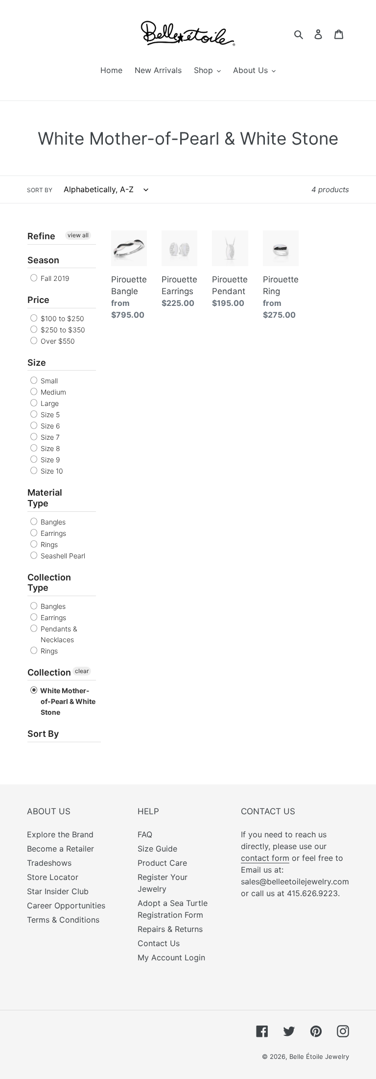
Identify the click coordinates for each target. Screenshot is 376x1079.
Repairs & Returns (170, 929)
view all (78, 235)
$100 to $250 (61, 318)
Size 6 (49, 426)
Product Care (162, 863)
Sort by (39, 190)
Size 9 (49, 459)
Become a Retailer (60, 848)
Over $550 (57, 341)
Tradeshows (49, 863)
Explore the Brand (60, 834)
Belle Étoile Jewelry (319, 1056)
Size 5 (49, 414)
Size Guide (157, 848)
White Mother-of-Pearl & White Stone (67, 701)
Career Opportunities (66, 905)
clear (82, 671)
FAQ (145, 834)
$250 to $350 (62, 330)
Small (48, 380)
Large (49, 403)
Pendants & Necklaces (58, 634)
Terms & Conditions (63, 920)
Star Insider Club (58, 891)
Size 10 (51, 471)
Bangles (52, 522)
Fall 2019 (54, 278)
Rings (48, 544)
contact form (265, 858)
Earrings (52, 533)
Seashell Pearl (62, 556)
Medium (52, 392)
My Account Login (171, 957)
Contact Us (159, 943)
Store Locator (52, 877)
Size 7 (49, 437)
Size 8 (49, 448)
